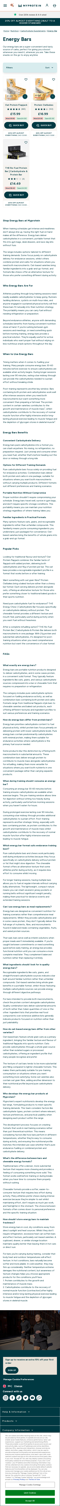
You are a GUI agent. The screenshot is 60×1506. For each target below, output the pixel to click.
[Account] (47, 6)
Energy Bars (52, 31)
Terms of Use (34, 1479)
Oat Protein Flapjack (16, 105)
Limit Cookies (30, 1493)
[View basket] (54, 5)
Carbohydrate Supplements (33, 31)
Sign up (12, 1370)
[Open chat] (39, 1398)
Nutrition (15, 31)
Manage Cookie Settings (30, 1485)
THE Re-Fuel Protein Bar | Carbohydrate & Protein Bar (16, 171)
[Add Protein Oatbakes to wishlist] (53, 79)
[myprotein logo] (30, 5)
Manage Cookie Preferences (18, 1379)
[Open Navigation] (5, 5)
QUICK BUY (18, 125)
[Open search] (12, 5)
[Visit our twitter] (25, 1398)
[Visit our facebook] (12, 1398)
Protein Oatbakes (43, 105)
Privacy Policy (19, 1479)
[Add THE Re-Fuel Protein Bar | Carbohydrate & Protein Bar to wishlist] (26, 142)
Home (6, 31)
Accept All (29, 1501)
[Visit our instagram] (5, 1398)
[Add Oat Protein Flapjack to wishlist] (26, 79)
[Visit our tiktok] (19, 1398)
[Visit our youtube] (32, 1398)
